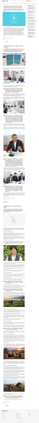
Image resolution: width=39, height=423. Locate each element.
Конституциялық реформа (21, 3)
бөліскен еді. (21, 399)
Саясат (3, 415)
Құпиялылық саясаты (18, 415)
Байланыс (29, 415)
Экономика (4, 417)
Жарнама (29, 416)
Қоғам (10, 401)
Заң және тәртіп (10, 3)
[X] (10, 39)
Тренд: (3, 3)
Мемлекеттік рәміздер (18, 416)
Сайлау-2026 (25, 3)
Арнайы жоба (16, 3)
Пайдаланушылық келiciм (18, 414)
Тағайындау (7, 3)
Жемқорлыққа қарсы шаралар (19, 417)
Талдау (3, 416)
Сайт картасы (29, 414)
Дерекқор (14, 3)
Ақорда (5, 3)
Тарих (8, 401)
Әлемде (3, 418)
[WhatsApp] (5, 39)
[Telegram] (7, 39)
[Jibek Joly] (33, 3)
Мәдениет (5, 401)
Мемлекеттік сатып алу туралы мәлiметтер (20, 418)
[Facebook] (8, 39)
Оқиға (3, 414)
